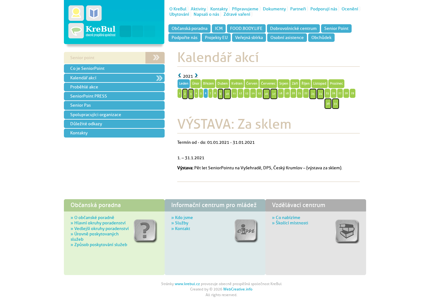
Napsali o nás (206, 14)
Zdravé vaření (236, 14)
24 (320, 93)
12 (240, 93)
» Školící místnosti (290, 223)
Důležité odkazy (86, 124)
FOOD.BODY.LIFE (246, 28)
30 (328, 103)
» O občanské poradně (92, 217)
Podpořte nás (184, 37)
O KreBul (177, 9)
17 (273, 93)
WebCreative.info (237, 289)
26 (333, 93)
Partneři (298, 9)
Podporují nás (323, 9)
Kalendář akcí (83, 78)
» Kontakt (180, 228)
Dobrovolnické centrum (293, 28)
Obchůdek (321, 37)
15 (259, 93)
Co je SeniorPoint (87, 68)
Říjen (305, 84)
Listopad (319, 84)
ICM (219, 28)
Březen (208, 84)
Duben (223, 84)
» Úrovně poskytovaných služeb (95, 236)
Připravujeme (245, 9)
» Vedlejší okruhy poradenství (100, 228)
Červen (251, 84)
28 (346, 93)
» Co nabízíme (286, 217)
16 (266, 93)
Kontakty (219, 9)
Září (295, 84)
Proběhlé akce (84, 87)
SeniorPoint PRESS (88, 96)
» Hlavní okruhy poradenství (98, 223)
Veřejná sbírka (249, 37)
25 (327, 93)
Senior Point (336, 28)
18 (280, 93)
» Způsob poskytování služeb (99, 244)
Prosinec (336, 84)
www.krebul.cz (187, 284)
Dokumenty (274, 9)
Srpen (283, 84)
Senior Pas (80, 105)
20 (293, 93)
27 (340, 93)
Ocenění (350, 9)
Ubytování (179, 14)
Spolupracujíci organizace (95, 114)
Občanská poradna (189, 28)
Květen (236, 84)
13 (246, 93)
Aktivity (198, 9)
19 (287, 93)
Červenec (268, 84)
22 (306, 93)
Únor (195, 84)
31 (335, 103)
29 (352, 93)
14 (253, 93)
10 (227, 93)
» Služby (179, 223)
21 (299, 93)
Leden (183, 84)
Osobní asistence (287, 37)
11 (234, 93)
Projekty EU (216, 37)
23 (312, 93)
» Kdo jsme (182, 217)
